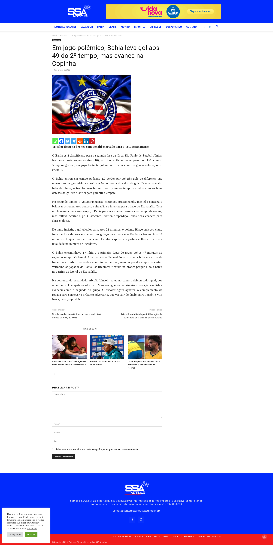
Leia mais (32, 528)
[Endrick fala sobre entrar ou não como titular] (107, 347)
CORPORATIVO (174, 26)
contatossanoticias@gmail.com (142, 510)
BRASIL (112, 26)
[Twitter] (67, 141)
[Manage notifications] (264, 536)
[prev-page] (54, 374)
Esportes (63, 35)
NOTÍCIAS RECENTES (65, 26)
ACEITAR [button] (31, 534)
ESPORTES (139, 26)
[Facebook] (204, 27)
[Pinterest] (92, 141)
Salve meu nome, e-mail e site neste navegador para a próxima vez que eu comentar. (97, 449)
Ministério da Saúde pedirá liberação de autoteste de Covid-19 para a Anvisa (141, 316)
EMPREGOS (155, 26)
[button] (217, 27)
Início (54, 35)
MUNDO (125, 26)
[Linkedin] (86, 141)
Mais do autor (90, 328)
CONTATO (191, 26)
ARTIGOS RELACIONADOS (67, 328)
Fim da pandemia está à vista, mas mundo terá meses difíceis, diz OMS (76, 316)
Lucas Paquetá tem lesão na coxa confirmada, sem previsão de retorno (144, 364)
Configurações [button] (15, 534)
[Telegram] (73, 141)
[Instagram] (210, 27)
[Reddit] (80, 141)
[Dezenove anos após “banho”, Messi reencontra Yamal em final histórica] (69, 347)
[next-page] (59, 374)
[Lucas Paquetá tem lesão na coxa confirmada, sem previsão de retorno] (145, 347)
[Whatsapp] (55, 141)
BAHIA (100, 26)
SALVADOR (87, 26)
